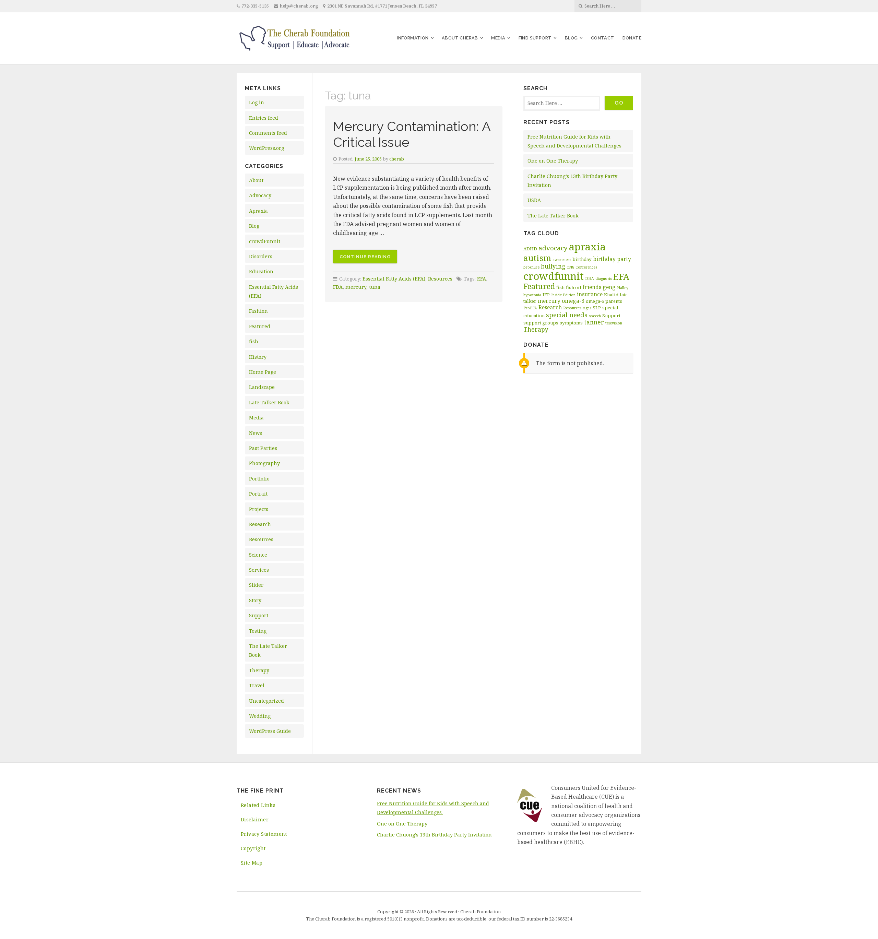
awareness (562, 259)
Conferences (586, 267)
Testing (257, 631)
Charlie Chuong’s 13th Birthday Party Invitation (434, 834)
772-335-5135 (255, 6)
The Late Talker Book (553, 215)
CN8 (570, 267)
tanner (594, 322)
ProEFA (530, 308)
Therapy (259, 670)
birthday (582, 259)
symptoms (571, 323)
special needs (567, 314)
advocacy (553, 247)
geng (609, 287)
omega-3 (573, 301)
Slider (256, 585)
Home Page (262, 372)
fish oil (573, 287)
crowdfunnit (553, 276)
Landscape (262, 387)
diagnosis (603, 278)
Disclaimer (255, 819)
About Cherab (460, 37)
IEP (546, 295)
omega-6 (595, 301)
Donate (631, 37)
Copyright (253, 848)
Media (498, 37)
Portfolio (259, 478)
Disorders (260, 256)
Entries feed (263, 118)
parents (613, 301)
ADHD (530, 249)
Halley (622, 287)
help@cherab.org (299, 6)
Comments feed (268, 133)
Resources (261, 539)
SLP (597, 308)
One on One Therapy (552, 160)
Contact (602, 37)
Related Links (258, 805)
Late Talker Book (269, 402)
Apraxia (258, 210)
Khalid (611, 295)
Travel (256, 685)
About (256, 180)
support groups (540, 323)
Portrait (258, 493)
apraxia (587, 246)
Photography (264, 463)
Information (412, 37)
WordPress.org (266, 148)
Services (259, 570)
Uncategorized (266, 701)
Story (255, 600)
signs (587, 308)
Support (258, 615)
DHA (589, 278)
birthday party (612, 259)
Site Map (251, 862)
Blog (571, 37)
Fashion (258, 311)
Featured (259, 326)
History (257, 357)
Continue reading (368, 259)
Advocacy (260, 195)
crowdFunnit (264, 241)
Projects (258, 509)
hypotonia (532, 295)
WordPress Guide (270, 731)
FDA (338, 287)
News (255, 433)
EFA (481, 278)
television (613, 323)
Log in (256, 102)
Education (261, 271)
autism (537, 257)
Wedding (260, 716)
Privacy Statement (264, 834)
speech (595, 315)
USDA (534, 200)
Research (260, 524)
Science (258, 554)
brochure (531, 267)
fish (253, 341)
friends (592, 287)
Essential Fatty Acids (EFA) (394, 278)
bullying (553, 266)
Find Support (535, 37)
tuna (374, 287)
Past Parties (263, 448)
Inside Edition (563, 295)
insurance (590, 294)
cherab (396, 159)
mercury (355, 287)
